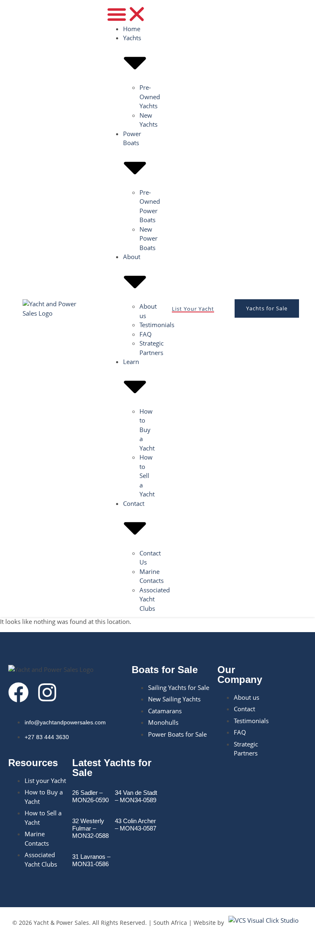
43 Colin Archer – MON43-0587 (135, 824)
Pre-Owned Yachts (149, 96)
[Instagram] (47, 692)
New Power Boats (148, 238)
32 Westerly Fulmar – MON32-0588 (90, 828)
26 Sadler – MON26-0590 (90, 796)
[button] (127, 14)
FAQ (145, 334)
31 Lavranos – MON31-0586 (91, 860)
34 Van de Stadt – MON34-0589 (136, 796)
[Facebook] (18, 692)
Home (131, 29)
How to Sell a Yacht (147, 475)
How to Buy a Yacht (147, 429)
